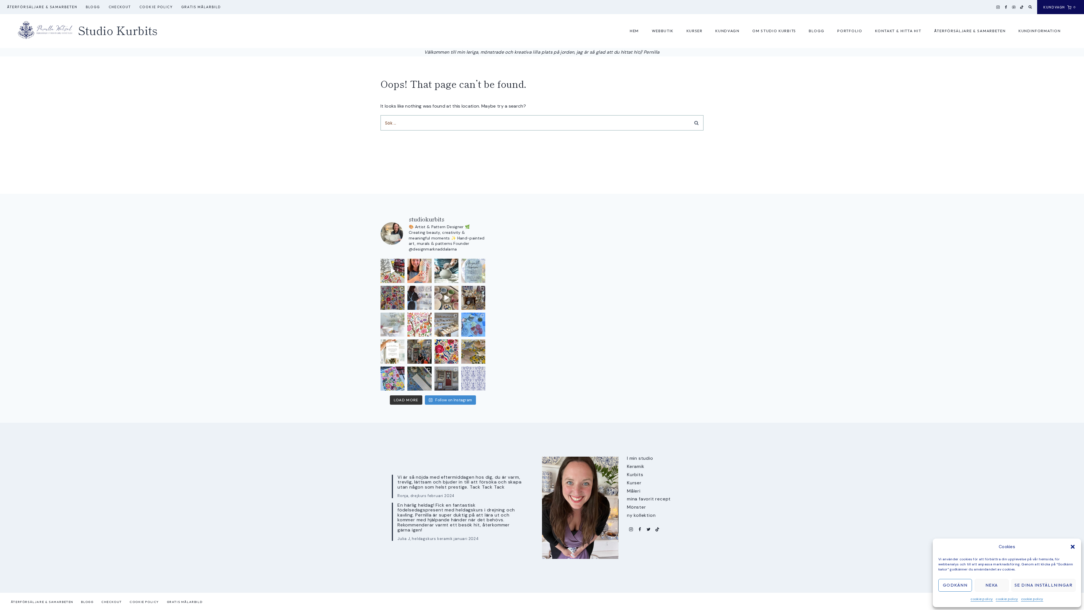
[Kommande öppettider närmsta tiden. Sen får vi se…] (393, 325)
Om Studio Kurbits (774, 31)
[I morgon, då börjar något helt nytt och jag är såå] (393, 298)
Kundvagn (727, 31)
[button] (1073, 547)
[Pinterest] (1014, 7)
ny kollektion (641, 515)
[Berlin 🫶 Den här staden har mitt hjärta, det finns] (419, 351)
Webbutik (663, 31)
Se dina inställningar (1044, 585)
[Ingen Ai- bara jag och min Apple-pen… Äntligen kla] (419, 325)
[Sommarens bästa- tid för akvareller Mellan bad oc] (446, 351)
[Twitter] (648, 529)
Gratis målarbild (201, 7)
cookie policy (982, 599)
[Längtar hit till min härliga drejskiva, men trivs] (446, 271)
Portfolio (849, 31)
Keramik (635, 466)
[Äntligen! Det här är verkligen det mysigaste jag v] (393, 271)
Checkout (120, 7)
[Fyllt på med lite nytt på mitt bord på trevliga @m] (473, 298)
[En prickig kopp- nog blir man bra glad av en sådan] (419, 271)
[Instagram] (998, 7)
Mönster (636, 507)
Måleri (634, 491)
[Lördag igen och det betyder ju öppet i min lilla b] (419, 298)
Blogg (93, 7)
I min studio (640, 458)
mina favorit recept (649, 499)
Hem (634, 31)
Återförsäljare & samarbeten (42, 7)
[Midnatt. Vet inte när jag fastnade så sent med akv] (393, 379)
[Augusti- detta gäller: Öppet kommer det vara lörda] (473, 271)
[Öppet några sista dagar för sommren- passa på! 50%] (446, 379)
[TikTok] (1022, 7)
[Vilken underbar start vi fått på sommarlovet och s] (473, 379)
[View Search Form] (1030, 7)
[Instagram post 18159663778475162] (446, 298)
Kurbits (635, 475)
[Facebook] (1006, 7)
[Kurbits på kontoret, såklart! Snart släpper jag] (419, 379)
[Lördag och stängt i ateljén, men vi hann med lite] (473, 351)
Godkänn (955, 585)
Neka (991, 585)
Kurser (695, 31)
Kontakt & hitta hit (898, 31)
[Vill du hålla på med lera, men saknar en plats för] (393, 351)
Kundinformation (1040, 31)
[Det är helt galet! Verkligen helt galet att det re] (446, 325)
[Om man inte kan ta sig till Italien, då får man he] (473, 325)
